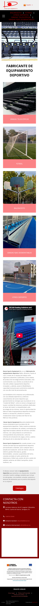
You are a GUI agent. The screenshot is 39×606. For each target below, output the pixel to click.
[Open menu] (3, 16)
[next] (33, 41)
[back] (5, 41)
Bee (33, 602)
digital (35, 602)
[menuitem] (16, 13)
